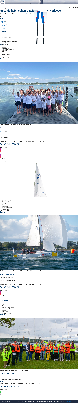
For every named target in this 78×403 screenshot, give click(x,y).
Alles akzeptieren (68, 401)
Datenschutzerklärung (32, 401)
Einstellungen (61, 401)
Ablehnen (74, 401)
